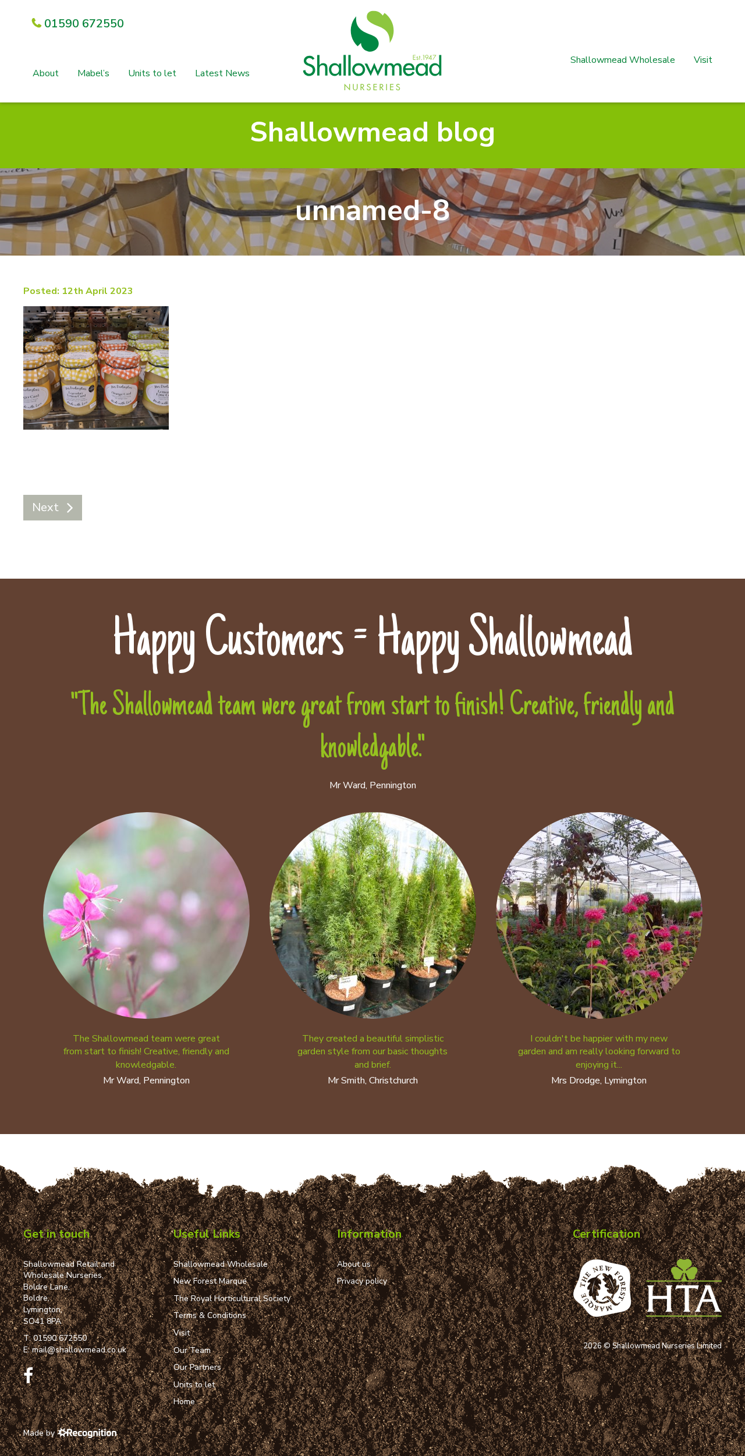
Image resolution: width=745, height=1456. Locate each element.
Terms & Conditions (209, 1315)
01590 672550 (60, 1338)
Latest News (222, 73)
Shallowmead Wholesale (622, 60)
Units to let (152, 73)
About (46, 73)
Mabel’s (93, 73)
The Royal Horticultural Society (231, 1298)
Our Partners (197, 1367)
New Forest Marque (210, 1281)
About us (354, 1264)
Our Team (192, 1350)
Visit (703, 60)
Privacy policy (362, 1281)
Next (45, 507)
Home (184, 1401)
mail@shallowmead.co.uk (79, 1349)
